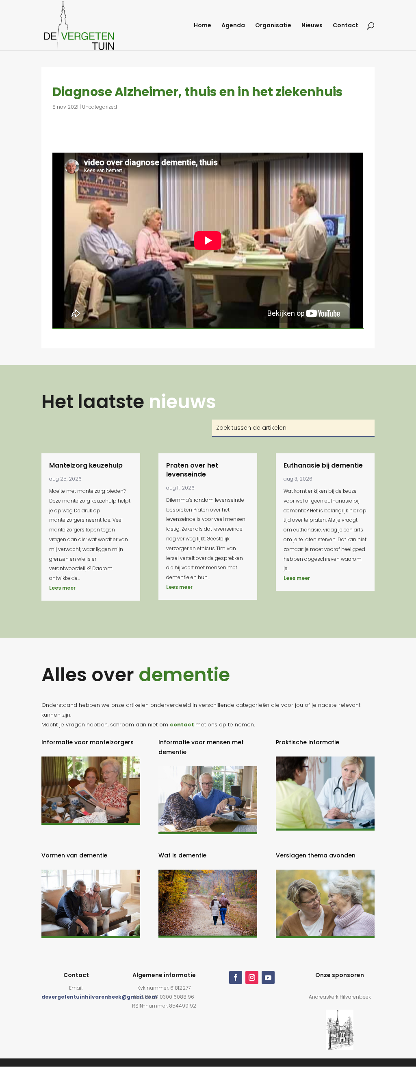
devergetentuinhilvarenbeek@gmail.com (99, 996)
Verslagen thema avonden (315, 855)
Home (202, 25)
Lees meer (62, 587)
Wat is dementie (182, 855)
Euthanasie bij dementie (323, 465)
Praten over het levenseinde (192, 470)
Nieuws (312, 25)
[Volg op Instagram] (251, 977)
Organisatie (273, 25)
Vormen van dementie (74, 855)
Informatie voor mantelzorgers (87, 742)
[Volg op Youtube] (268, 977)
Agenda (233, 25)
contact (182, 724)
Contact (345, 25)
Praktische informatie (307, 742)
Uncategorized (99, 106)
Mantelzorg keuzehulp (86, 465)
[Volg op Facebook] (235, 977)
